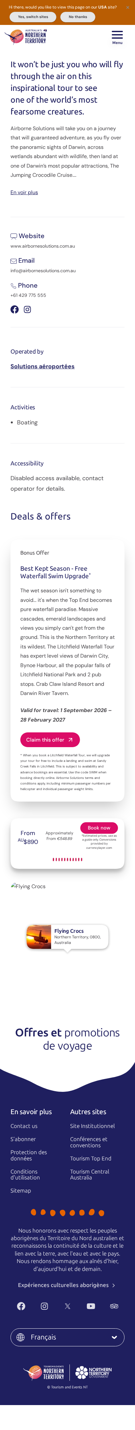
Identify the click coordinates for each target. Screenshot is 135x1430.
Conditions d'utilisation (25, 1174)
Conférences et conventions (88, 1142)
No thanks (78, 16)
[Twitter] (68, 1306)
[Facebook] (21, 1306)
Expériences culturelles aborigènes (64, 1285)
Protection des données (28, 1155)
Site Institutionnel (92, 1126)
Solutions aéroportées (42, 366)
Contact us (23, 1126)
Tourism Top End (90, 1158)
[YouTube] (91, 1306)
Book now (99, 828)
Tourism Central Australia (89, 1174)
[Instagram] (44, 1306)
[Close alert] (128, 7)
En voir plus (24, 192)
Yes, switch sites (33, 16)
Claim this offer (45, 739)
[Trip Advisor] (114, 1306)
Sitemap (20, 1190)
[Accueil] (26, 36)
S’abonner (23, 1139)
